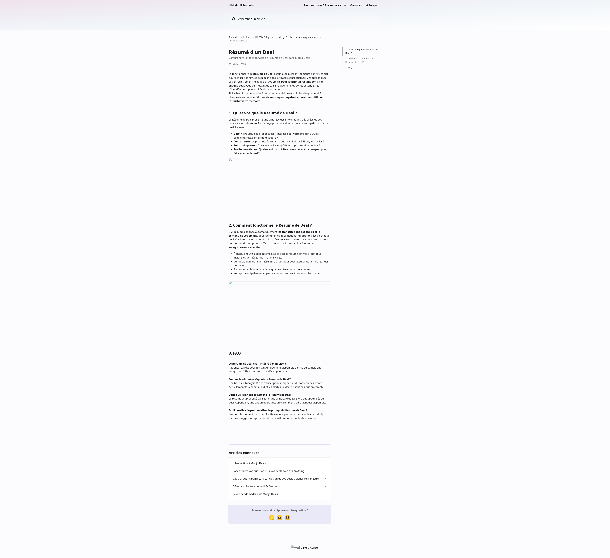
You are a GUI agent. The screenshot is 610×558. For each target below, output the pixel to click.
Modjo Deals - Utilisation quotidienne (298, 37)
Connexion (356, 5)
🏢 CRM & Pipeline (265, 37)
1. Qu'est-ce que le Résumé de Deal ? (361, 51)
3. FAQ (348, 67)
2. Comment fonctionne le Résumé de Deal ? (359, 60)
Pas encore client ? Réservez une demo (325, 5)
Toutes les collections (240, 37)
